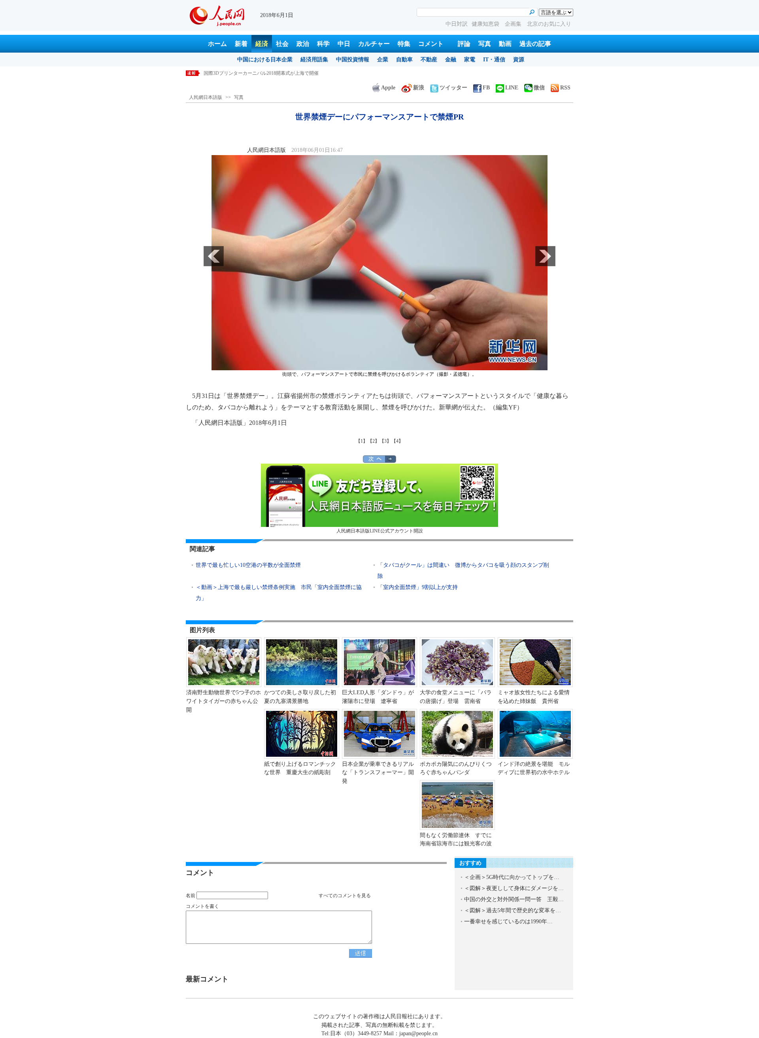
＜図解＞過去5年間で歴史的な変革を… (512, 910)
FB (486, 88)
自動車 (404, 60)
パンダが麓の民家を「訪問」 (234, 73)
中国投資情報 (352, 60)
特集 (404, 43)
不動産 (429, 60)
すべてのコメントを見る (345, 895)
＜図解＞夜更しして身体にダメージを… (514, 888)
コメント (431, 43)
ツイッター (453, 88)
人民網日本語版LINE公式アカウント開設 (379, 531)
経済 (261, 43)
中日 (344, 43)
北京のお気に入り (549, 24)
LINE (511, 88)
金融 (450, 60)
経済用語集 (314, 60)
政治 (302, 43)
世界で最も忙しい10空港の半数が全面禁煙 (248, 565)
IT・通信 (494, 60)
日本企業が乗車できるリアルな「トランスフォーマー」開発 (378, 772)
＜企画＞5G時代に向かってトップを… (511, 877)
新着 (241, 43)
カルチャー (374, 43)
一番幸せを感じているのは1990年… (508, 921)
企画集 (514, 24)
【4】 (397, 441)
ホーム (217, 43)
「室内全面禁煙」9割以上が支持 (418, 587)
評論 (464, 43)
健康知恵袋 (486, 24)
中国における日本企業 (265, 60)
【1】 (362, 441)
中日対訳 (457, 24)
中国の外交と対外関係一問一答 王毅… (514, 899)
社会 (282, 43)
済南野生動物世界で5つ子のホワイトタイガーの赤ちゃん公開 (223, 700)
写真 (484, 43)
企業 (382, 60)
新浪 (418, 88)
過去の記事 (535, 43)
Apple (388, 88)
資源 (518, 60)
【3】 (385, 441)
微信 (539, 88)
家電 (469, 60)
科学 (323, 43)
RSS (565, 88)
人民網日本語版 (205, 97)
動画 (505, 43)
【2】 (374, 441)
